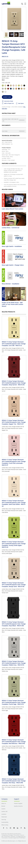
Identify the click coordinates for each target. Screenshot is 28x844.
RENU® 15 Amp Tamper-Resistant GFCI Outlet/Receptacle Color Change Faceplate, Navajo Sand (14, 584)
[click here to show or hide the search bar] (22, 4)
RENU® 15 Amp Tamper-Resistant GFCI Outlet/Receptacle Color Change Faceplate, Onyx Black (14, 624)
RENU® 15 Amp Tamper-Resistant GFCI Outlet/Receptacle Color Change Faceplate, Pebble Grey (14, 663)
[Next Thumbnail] (25, 35)
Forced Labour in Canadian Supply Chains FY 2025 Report (13, 837)
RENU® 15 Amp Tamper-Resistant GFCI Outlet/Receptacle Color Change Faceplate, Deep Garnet (14, 383)
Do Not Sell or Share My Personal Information (10, 833)
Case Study (4, 131)
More (3, 80)
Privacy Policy (7, 836)
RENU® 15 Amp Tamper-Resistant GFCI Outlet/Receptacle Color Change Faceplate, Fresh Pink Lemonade (14, 462)
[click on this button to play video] (11, 34)
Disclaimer (13, 836)
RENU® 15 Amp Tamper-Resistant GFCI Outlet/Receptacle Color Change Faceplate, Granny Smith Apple (14, 544)
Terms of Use (16, 835)
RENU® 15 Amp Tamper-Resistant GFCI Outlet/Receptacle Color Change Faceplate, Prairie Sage (14, 702)
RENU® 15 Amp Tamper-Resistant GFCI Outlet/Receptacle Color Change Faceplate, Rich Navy (14, 781)
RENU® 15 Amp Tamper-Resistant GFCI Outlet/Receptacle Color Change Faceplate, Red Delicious (14, 741)
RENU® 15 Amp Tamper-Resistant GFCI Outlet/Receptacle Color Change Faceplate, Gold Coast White (14, 503)
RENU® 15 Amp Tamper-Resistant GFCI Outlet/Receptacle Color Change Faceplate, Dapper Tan (14, 422)
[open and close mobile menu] (25, 4)
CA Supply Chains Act (20, 836)
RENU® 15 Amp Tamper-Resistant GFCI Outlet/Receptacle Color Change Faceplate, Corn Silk (14, 343)
